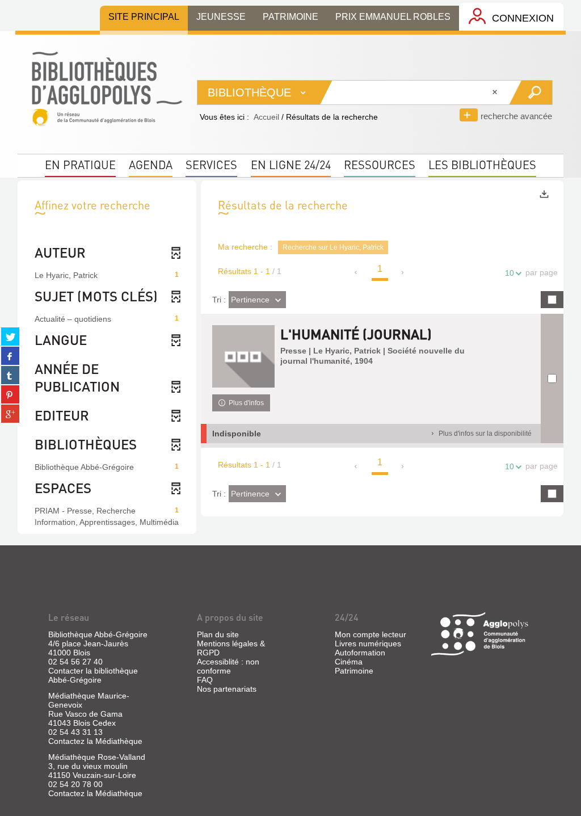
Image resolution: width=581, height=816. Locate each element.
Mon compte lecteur (370, 634)
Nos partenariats (226, 688)
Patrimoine (354, 670)
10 (509, 272)
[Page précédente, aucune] (356, 272)
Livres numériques (368, 643)
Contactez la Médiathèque (95, 741)
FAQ (205, 679)
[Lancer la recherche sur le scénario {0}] (530, 92)
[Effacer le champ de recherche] (496, 92)
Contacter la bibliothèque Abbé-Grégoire (93, 675)
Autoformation (360, 652)
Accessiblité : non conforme (228, 666)
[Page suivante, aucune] (403, 272)
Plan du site (218, 634)
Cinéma (349, 661)
